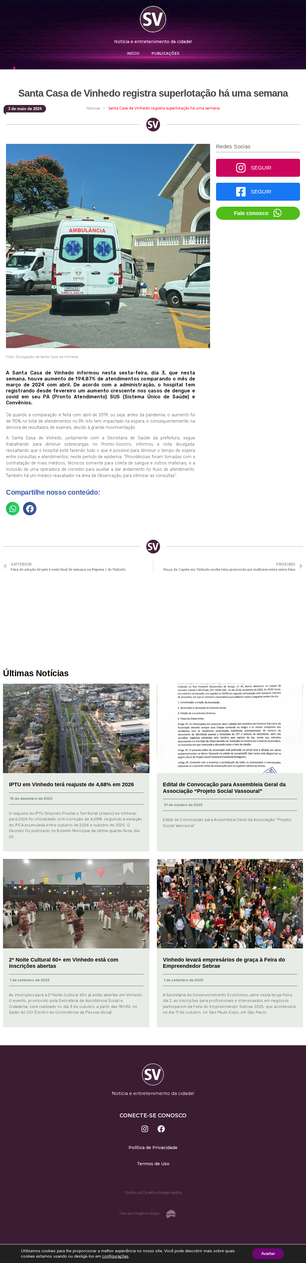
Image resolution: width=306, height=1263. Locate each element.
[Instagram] (144, 1129)
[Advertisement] (153, 621)
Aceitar (268, 1253)
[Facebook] (161, 1129)
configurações (115, 1256)
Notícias (93, 108)
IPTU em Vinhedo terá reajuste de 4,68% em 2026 (71, 784)
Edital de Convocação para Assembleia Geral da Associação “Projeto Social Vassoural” (224, 787)
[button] (12, 508)
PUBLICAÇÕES (165, 53)
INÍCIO (133, 53)
